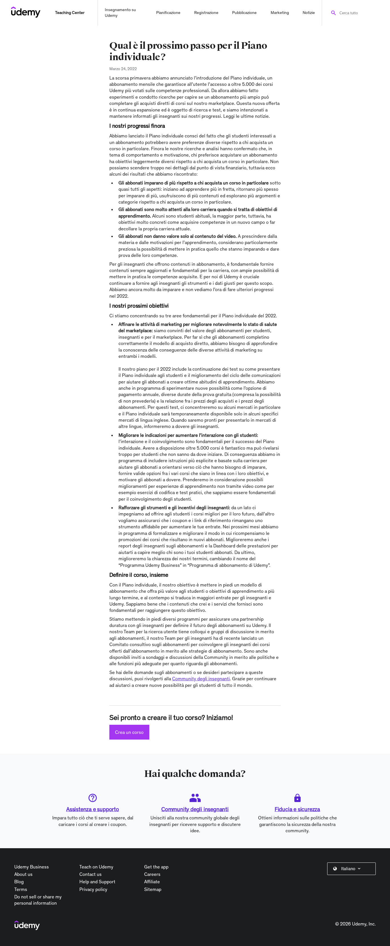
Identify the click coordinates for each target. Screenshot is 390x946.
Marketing (280, 12)
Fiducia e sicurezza (297, 809)
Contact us (90, 874)
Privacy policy (93, 889)
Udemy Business (31, 867)
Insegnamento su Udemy (120, 12)
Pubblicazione (244, 12)
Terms (20, 889)
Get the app (156, 867)
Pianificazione (168, 12)
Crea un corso (129, 732)
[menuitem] (352, 869)
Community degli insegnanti (195, 809)
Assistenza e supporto (92, 809)
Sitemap (152, 889)
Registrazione (206, 12)
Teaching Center (70, 12)
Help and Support (97, 881)
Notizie (309, 12)
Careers (152, 874)
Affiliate (152, 881)
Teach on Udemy (96, 867)
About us (23, 874)
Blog (19, 881)
